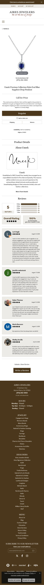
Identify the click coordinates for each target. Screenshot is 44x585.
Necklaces (6, 29)
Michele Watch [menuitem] (22, 486)
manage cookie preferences (20, 575)
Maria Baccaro (17, 324)
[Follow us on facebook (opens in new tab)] (22, 556)
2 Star (18, 210)
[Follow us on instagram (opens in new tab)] (27, 556)
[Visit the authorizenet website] (8, 565)
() (38, 204)
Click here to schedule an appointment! (22, 2)
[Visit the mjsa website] (36, 565)
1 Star (18, 212)
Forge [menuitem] (22, 468)
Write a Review (22, 370)
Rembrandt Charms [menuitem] (22, 491)
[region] (22, 56)
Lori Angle (15, 232)
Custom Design (22, 523)
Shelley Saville (17, 340)
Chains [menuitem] (22, 444)
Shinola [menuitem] (22, 496)
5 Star (18, 204)
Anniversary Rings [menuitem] (22, 426)
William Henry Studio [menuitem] (22, 506)
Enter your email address (22, 547)
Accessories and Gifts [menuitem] (22, 446)
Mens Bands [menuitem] (22, 423)
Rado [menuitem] (22, 488)
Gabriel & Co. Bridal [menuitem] (22, 475)
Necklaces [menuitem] (22, 436)
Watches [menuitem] (22, 449)
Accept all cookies (28, 580)
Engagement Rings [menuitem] (22, 418)
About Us (22, 517)
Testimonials (22, 533)
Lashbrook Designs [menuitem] (22, 481)
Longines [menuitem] (22, 483)
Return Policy (22, 530)
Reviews (22, 198)
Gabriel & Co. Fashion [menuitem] (22, 478)
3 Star (18, 208)
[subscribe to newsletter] (33, 550)
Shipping (12, 122)
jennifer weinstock (19, 270)
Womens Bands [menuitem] (22, 421)
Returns (32, 122)
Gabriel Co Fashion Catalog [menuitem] (22, 428)
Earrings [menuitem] (22, 433)
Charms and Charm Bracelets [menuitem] (22, 441)
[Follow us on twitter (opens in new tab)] (17, 556)
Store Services (22, 528)
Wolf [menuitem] (22, 509)
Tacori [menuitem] (22, 501)
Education (22, 525)
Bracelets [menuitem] (22, 439)
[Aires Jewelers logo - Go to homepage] (22, 13)
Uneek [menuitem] (22, 504)
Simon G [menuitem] (22, 499)
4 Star (18, 206)
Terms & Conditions (22, 535)
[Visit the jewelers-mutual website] (22, 565)
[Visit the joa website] (30, 565)
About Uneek (22, 147)
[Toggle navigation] (3, 22)
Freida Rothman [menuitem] (22, 470)
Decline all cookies (15, 580)
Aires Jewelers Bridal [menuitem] (22, 457)
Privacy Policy (22, 538)
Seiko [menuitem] (22, 493)
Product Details (22, 142)
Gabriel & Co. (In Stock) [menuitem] (22, 473)
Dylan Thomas (17, 300)
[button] (13, 6)
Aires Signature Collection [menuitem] (22, 460)
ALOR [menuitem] (22, 463)
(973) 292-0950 (22, 80)
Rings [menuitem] (22, 431)
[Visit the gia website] (14, 565)
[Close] (41, 2)
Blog (22, 520)
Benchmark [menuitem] (22, 465)
